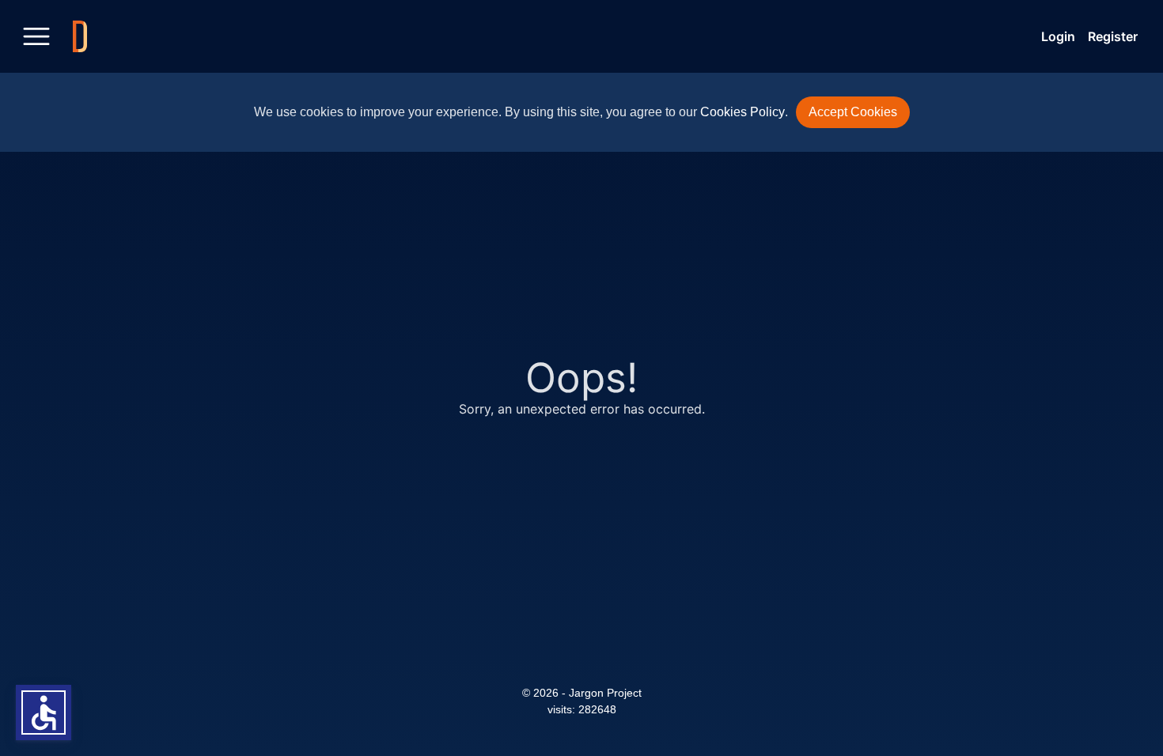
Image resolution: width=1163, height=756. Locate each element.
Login (1058, 36)
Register (1113, 36)
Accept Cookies (853, 112)
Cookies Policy (742, 112)
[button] (43, 712)
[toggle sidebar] (36, 36)
